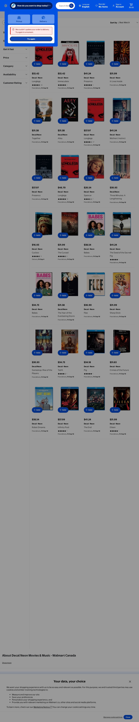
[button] (102, 5)
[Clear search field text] (65, 5)
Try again (31, 39)
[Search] (71, 6)
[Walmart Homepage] (5, 5)
